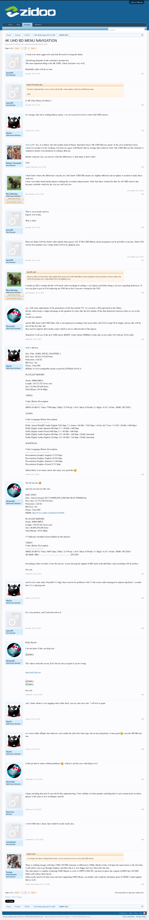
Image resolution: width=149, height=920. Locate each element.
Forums (27, 25)
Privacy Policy (141, 917)
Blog (18, 24)
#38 (142, 809)
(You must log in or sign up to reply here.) (129, 893)
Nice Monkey (12, 194)
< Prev (16, 48)
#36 (142, 749)
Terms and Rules (129, 917)
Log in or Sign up (136, 2)
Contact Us (123, 913)
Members (38, 24)
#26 (142, 227)
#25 (142, 194)
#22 (142, 105)
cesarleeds (11, 842)
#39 (142, 839)
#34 (142, 694)
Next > (33, 48)
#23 (142, 130)
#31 (142, 574)
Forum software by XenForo (23, 917)
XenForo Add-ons (51, 917)
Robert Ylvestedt (13, 163)
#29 (142, 339)
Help (130, 913)
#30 (142, 474)
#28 (142, 293)
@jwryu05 (29, 144)
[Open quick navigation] (142, 35)
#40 (142, 884)
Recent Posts (23, 28)
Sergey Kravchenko (11, 873)
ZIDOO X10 (19, 44)
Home (10, 24)
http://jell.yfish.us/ (33, 672)
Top (140, 913)
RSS (144, 913)
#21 (142, 74)
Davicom (10, 812)
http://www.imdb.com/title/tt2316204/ (48, 512)
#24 (142, 167)
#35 (142, 719)
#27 (142, 260)
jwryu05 (35, 44)
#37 (142, 779)
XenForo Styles (64, 917)
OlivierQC (10, 326)
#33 (142, 628)
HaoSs (9, 133)
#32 (142, 598)
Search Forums (10, 28)
